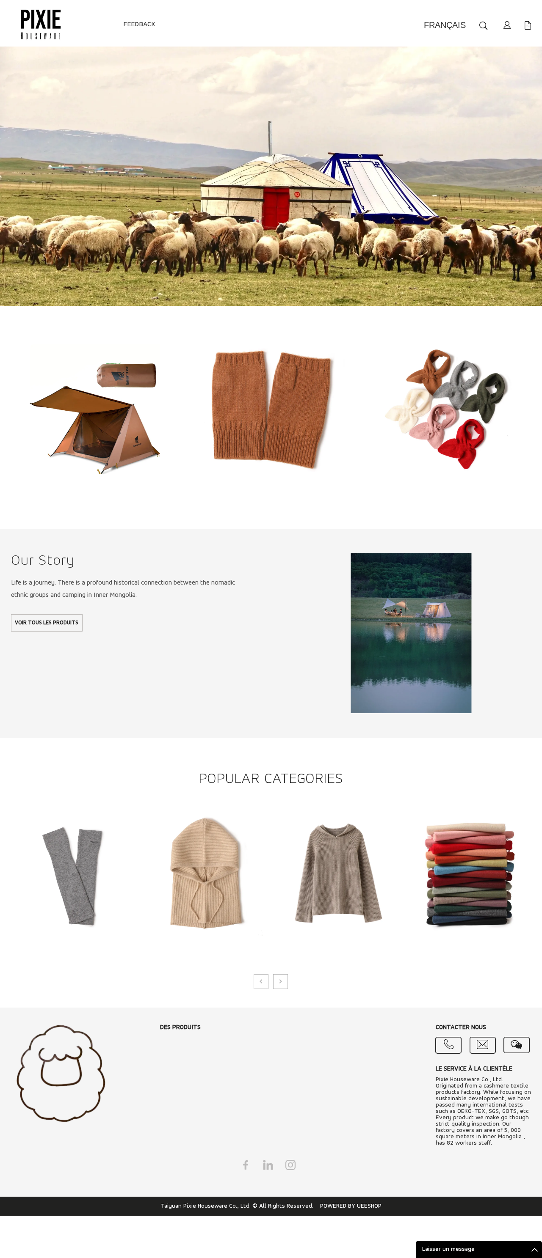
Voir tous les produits (46, 623)
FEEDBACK (139, 24)
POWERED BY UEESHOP (351, 1206)
